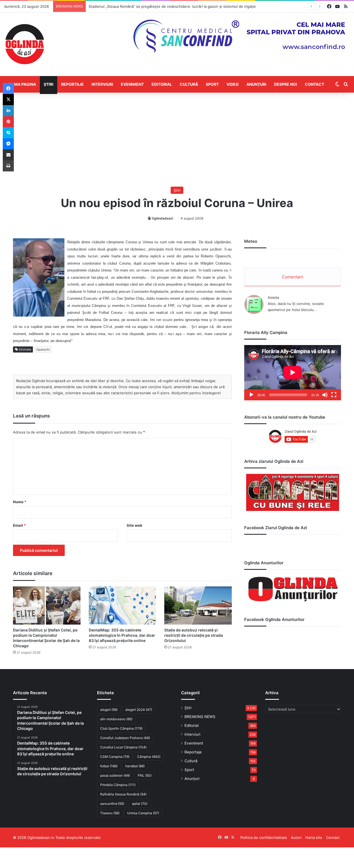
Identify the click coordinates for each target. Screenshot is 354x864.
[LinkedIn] (8, 110)
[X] (8, 99)
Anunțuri (256, 84)
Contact (314, 84)
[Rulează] (251, 395)
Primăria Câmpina (118, 785)
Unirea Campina (143, 813)
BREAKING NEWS (199, 716)
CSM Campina (114, 757)
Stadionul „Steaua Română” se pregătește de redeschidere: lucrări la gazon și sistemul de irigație (172, 6)
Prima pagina (22, 84)
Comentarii (292, 277)
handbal (135, 766)
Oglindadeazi (162, 218)
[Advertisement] (177, 139)
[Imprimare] (8, 165)
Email (19, 525)
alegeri (109, 710)
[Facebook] (8, 88)
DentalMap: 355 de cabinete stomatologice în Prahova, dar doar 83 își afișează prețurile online (122, 635)
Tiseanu (109, 813)
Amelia (273, 297)
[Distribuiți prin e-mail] (8, 154)
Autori (296, 837)
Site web (134, 525)
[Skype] (8, 132)
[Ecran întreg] (334, 395)
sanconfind (112, 804)
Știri (48, 84)
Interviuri (102, 84)
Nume (19, 502)
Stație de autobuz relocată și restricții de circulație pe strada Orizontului (193, 635)
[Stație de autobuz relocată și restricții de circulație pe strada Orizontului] (198, 605)
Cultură (189, 84)
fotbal (109, 766)
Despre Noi (285, 84)
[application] (292, 372)
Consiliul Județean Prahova (125, 738)
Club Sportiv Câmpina (121, 728)
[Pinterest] (8, 121)
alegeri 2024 (138, 710)
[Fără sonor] (325, 395)
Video (233, 84)
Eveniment (132, 84)
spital (139, 804)
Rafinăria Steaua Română (123, 794)
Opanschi (43, 349)
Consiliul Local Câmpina (123, 747)
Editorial (162, 84)
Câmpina (148, 757)
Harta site (313, 837)
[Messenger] (8, 143)
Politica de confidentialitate (263, 837)
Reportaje (72, 84)
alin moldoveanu (116, 719)
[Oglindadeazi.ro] (24, 44)
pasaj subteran (115, 775)
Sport (212, 84)
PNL (145, 775)
